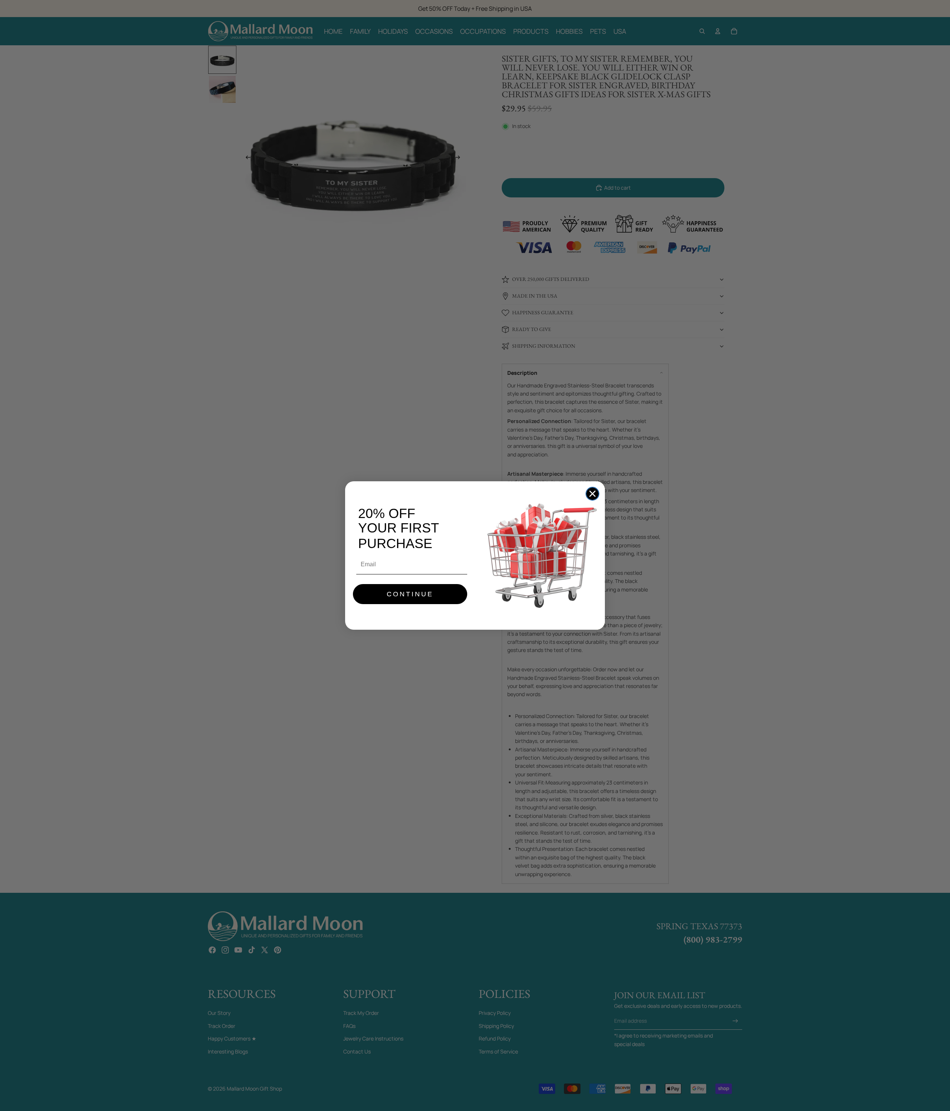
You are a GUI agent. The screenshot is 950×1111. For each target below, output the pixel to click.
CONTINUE (410, 594)
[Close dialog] (592, 493)
